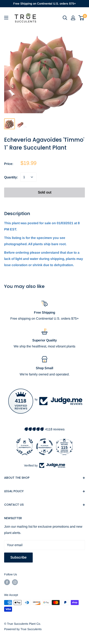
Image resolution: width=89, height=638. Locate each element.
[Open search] (65, 18)
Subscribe (18, 557)
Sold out (44, 192)
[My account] (73, 18)
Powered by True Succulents (23, 629)
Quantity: (11, 177)
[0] (81, 17)
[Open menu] (6, 17)
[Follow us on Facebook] (7, 582)
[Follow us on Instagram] (15, 582)
